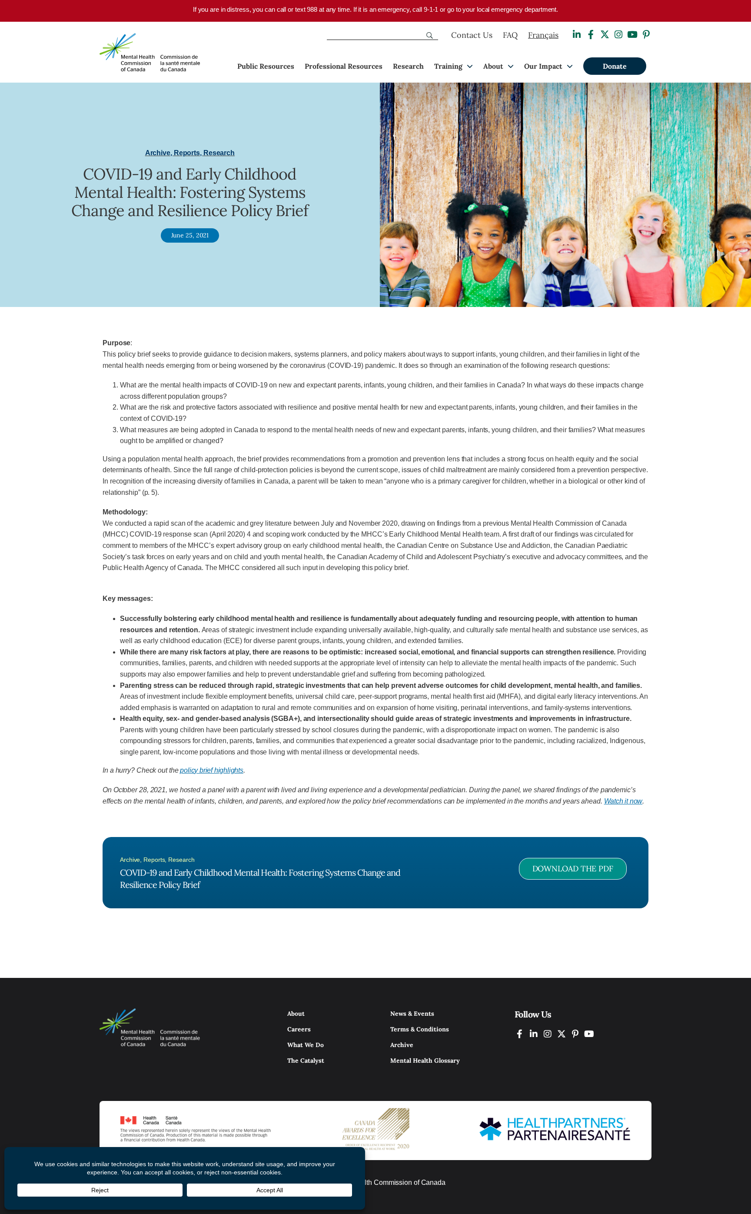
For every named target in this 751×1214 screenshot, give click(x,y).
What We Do (305, 1045)
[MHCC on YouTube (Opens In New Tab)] (589, 1033)
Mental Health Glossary (425, 1060)
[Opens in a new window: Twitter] (604, 34)
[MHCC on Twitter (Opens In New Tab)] (561, 1033)
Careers (299, 1029)
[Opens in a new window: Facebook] (590, 34)
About (493, 66)
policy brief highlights (211, 770)
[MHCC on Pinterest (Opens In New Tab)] (575, 1033)
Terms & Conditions (419, 1029)
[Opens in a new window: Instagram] (618, 34)
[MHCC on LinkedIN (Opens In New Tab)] (533, 1033)
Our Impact (543, 66)
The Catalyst (305, 1060)
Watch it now (623, 801)
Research (408, 66)
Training (448, 66)
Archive (401, 1045)
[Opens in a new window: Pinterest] (646, 34)
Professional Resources (343, 66)
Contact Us (471, 35)
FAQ (510, 35)
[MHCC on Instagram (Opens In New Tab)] (547, 1033)
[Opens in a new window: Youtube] (632, 34)
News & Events (412, 1013)
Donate (615, 66)
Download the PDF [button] (572, 869)
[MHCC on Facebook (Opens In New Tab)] (520, 1033)
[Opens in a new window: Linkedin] (577, 34)
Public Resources (265, 66)
